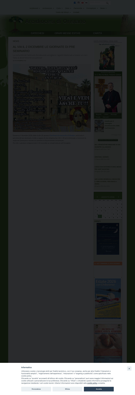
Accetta (99, 389)
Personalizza (36, 389)
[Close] (129, 368)
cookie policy (92, 383)
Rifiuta (67, 389)
